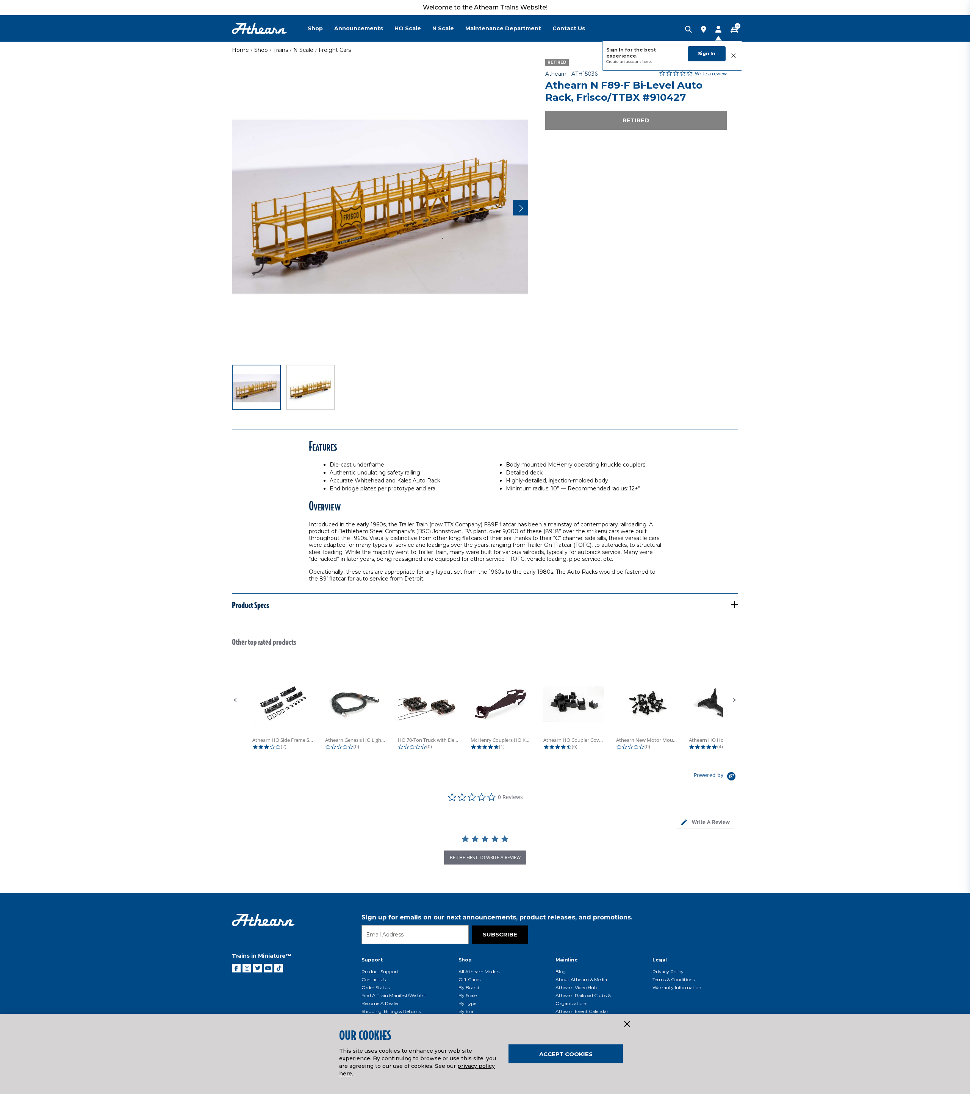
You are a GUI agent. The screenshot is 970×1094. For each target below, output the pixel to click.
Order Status (375, 987)
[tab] (705, 822)
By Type (467, 1003)
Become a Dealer (380, 1003)
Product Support (380, 971)
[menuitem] (321, 28)
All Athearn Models (478, 971)
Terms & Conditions (673, 979)
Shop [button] (315, 28)
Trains (280, 50)
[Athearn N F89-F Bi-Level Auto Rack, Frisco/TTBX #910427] (380, 207)
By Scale (467, 995)
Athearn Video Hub (576, 987)
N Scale (303, 50)
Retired (636, 120)
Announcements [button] (358, 28)
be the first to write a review (485, 857)
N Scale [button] (443, 28)
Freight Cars (335, 50)
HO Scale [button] (407, 28)
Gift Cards (469, 979)
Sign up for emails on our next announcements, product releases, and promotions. (496, 917)
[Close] (627, 1024)
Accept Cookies (566, 1054)
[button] (235, 700)
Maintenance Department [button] (503, 28)
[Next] (520, 207)
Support (372, 960)
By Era (465, 1011)
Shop (261, 50)
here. (647, 61)
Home (240, 50)
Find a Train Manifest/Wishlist (393, 995)
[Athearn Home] (259, 28)
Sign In (706, 53)
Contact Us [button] (568, 28)
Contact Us (373, 979)
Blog (560, 971)
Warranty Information (676, 987)
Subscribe (500, 934)
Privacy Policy (668, 971)
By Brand (468, 987)
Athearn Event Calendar (582, 1011)
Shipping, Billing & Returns (391, 1011)
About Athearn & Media (581, 979)
